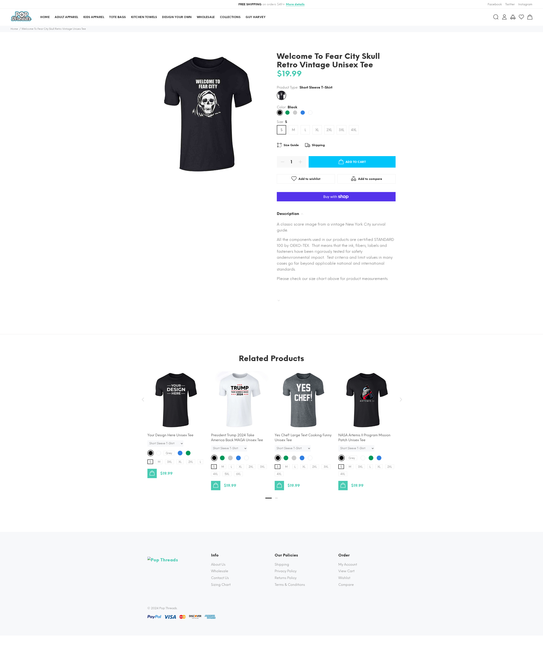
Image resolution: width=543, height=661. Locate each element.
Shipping (282, 564)
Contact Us (220, 578)
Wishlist (344, 578)
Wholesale (219, 571)
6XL (238, 474)
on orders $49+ (271, 4)
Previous (143, 399)
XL (317, 130)
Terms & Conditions (290, 585)
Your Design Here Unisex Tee (170, 435)
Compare (346, 585)
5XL (227, 474)
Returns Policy (286, 578)
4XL (354, 130)
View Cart (346, 571)
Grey (169, 453)
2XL (329, 130)
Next (400, 399)
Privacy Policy (286, 571)
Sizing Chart (221, 585)
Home (14, 28)
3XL (341, 130)
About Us (218, 564)
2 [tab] (276, 498)
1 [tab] (268, 498)
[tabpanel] (176, 420)
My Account (347, 564)
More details (295, 4)
